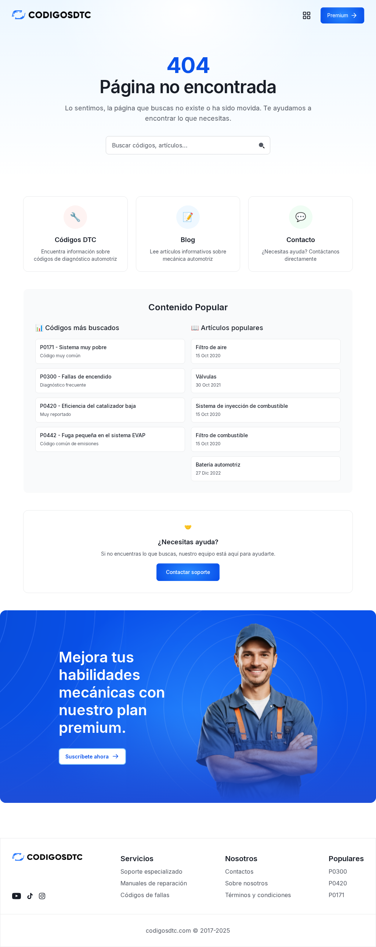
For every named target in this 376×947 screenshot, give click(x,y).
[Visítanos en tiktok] (30, 896)
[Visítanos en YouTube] (16, 896)
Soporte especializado (151, 871)
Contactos (239, 871)
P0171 (336, 895)
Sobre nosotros (246, 883)
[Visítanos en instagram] (42, 896)
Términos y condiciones (258, 895)
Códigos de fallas (144, 895)
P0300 (338, 871)
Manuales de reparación (153, 883)
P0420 (338, 883)
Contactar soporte (188, 572)
